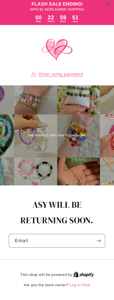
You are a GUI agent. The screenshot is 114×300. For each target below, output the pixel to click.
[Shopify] (83, 274)
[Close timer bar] (108, 4)
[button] (57, 74)
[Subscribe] (98, 241)
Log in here (79, 285)
